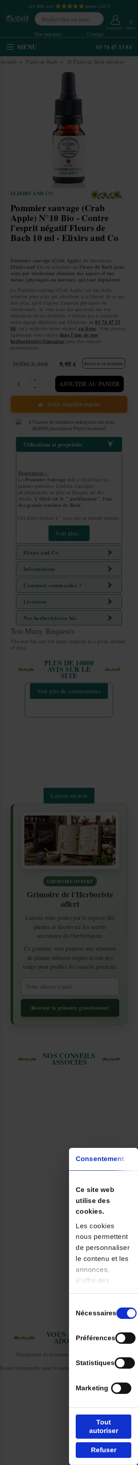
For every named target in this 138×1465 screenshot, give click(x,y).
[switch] (125, 1338)
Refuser (103, 1450)
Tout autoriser (103, 1426)
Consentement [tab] (100, 1158)
